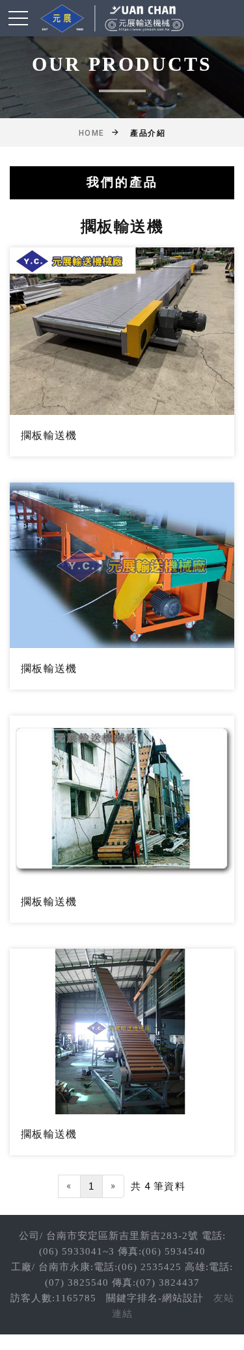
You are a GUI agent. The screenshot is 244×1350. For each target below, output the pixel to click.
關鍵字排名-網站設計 (155, 1298)
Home (92, 133)
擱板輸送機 (49, 435)
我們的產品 (122, 182)
